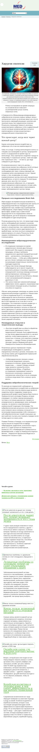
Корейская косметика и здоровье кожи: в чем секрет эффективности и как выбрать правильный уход (18, 688)
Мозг (8, 442)
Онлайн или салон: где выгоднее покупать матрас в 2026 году (19, 651)
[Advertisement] (19, 38)
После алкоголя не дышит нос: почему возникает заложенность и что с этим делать (19, 518)
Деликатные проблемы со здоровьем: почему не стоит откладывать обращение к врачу (18, 564)
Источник (35, 439)
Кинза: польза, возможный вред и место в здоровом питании (19, 610)
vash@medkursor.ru (17, 740)
